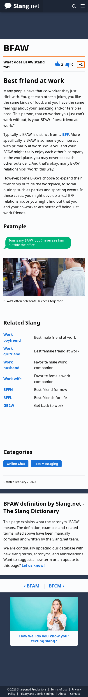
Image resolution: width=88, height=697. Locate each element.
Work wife (12, 378)
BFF (65, 134)
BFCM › (56, 586)
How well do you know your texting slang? (44, 638)
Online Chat (16, 464)
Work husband (11, 365)
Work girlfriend (11, 351)
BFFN (8, 389)
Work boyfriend (12, 337)
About (62, 694)
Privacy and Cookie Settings (37, 694)
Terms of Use (59, 689)
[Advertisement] (44, 25)
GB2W (8, 405)
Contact (75, 694)
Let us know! (33, 565)
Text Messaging (46, 464)
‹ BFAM (31, 586)
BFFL (7, 397)
